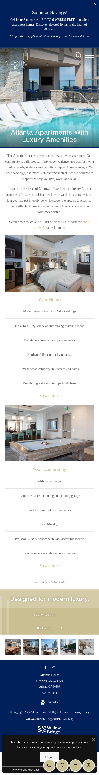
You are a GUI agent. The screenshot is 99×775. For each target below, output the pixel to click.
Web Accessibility (35, 719)
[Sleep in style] (86, 647)
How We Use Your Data (25, 769)
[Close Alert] (94, 5)
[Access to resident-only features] (49, 647)
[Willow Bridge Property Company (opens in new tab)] (49, 733)
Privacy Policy (81, 712)
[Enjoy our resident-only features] (31, 647)
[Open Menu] (89, 56)
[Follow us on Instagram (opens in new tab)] (53, 667)
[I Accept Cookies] (93, 739)
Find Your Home (45, 615)
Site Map (68, 719)
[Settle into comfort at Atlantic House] (68, 647)
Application (54, 719)
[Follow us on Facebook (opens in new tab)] (46, 667)
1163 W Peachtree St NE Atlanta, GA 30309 (49, 684)
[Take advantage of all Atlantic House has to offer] (13, 647)
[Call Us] (77, 55)
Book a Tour (45, 628)
